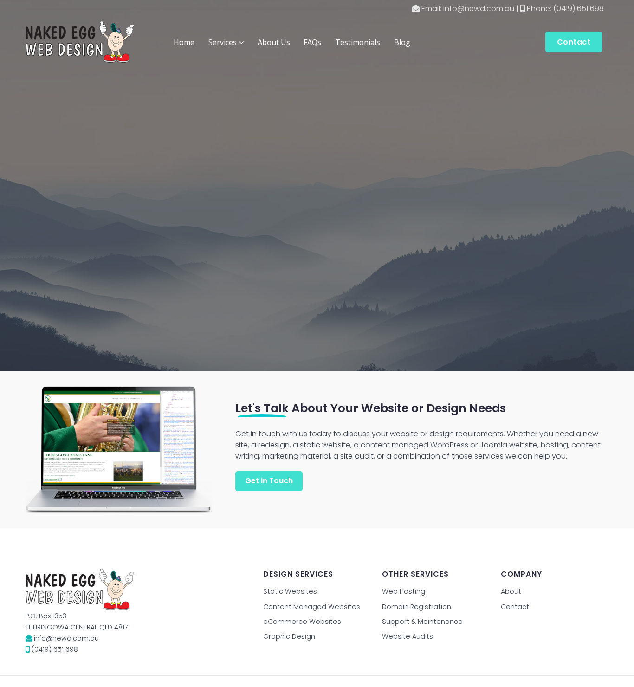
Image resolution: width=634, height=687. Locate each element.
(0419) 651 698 (578, 8)
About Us (274, 42)
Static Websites (290, 591)
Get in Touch (269, 480)
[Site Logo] (80, 42)
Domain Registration (416, 606)
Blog (402, 42)
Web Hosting (403, 591)
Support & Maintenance (422, 621)
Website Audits (407, 636)
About (511, 591)
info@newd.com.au (478, 8)
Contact (515, 606)
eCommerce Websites (302, 621)
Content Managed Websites (311, 606)
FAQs (312, 42)
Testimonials (357, 42)
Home (184, 42)
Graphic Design (289, 636)
